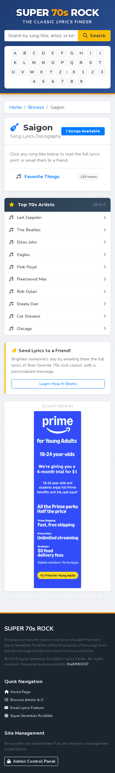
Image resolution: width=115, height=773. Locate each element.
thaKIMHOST (77, 664)
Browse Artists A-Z (26, 699)
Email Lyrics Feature (26, 707)
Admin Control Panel (33, 761)
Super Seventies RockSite (30, 715)
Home (15, 107)
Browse (36, 107)
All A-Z (99, 204)
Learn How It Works (58, 384)
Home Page (20, 691)
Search (97, 35)
